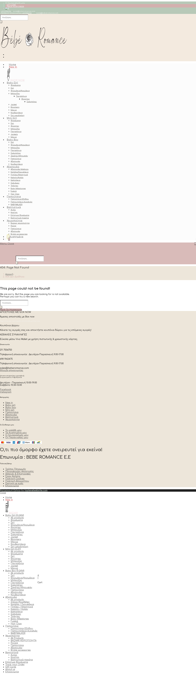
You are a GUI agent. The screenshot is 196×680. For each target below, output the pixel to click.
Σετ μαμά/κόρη (19, 546)
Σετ (13, 522)
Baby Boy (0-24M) (14, 571)
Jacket (14, 537)
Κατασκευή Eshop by (23, 490)
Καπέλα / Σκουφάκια (22, 604)
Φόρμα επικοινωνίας (11, 370)
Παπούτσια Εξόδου (22, 628)
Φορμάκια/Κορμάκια (23, 525)
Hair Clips (16, 623)
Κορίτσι (15, 657)
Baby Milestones (20, 619)
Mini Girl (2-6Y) (13, 549)
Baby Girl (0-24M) (14, 515)
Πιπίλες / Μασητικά (22, 607)
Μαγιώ (14, 542)
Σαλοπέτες (17, 534)
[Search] (1, 21)
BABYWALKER (18, 633)
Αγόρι (14, 655)
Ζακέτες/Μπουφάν (21, 587)
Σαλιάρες (16, 614)
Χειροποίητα (12, 636)
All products (17, 518)
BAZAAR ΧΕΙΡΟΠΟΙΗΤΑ (23, 640)
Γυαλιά (14, 621)
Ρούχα (14, 643)
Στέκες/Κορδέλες (20, 602)
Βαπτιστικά (11, 652)
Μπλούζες (16, 530)
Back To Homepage (11, 310)
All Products (17, 638)
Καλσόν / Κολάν (19, 609)
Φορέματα (17, 520)
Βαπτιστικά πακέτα (22, 660)
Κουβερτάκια (18, 544)
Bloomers (16, 539)
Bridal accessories (21, 650)
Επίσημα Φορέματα (16, 662)
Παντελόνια (17, 532)
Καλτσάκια (17, 611)
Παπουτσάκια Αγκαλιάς (24, 631)
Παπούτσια (17, 590)
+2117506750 (6, 11)
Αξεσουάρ (16, 592)
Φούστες (16, 527)
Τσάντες (15, 616)
